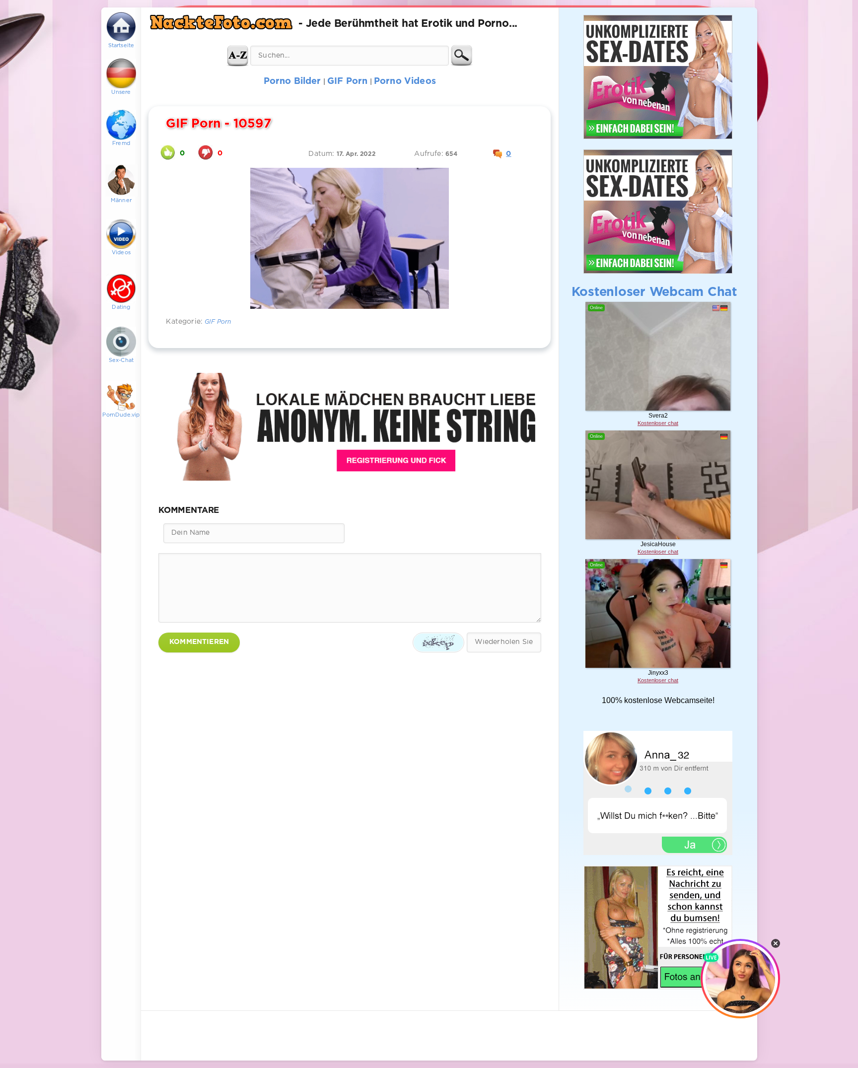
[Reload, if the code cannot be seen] (438, 642)
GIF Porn (218, 322)
